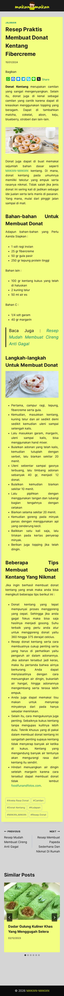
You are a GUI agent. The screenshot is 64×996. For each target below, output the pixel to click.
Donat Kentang (16, 807)
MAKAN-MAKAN (16, 170)
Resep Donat (38, 814)
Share (45, 79)
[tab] (25, 955)
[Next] (54, 917)
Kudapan (34, 807)
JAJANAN (10, 22)
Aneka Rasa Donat (18, 800)
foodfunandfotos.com (26, 785)
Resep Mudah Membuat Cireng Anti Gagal (34, 337)
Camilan (38, 800)
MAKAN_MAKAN (16, 814)
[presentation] (32, 901)
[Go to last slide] (9, 917)
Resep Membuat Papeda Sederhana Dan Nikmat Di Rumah (48, 841)
